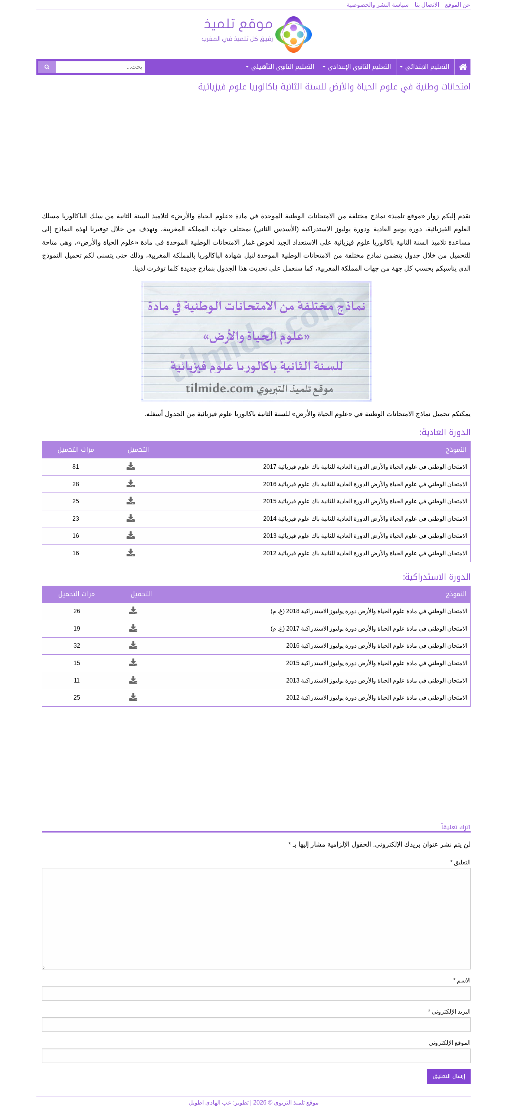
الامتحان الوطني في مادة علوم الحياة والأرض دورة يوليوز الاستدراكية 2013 (376, 680)
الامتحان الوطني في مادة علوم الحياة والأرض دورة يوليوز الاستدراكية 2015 (376, 663)
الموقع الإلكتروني (450, 1043)
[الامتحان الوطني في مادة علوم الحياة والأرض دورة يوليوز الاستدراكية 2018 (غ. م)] (133, 611)
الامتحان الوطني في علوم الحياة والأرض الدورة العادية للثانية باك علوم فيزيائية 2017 (365, 467)
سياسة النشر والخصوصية (378, 4)
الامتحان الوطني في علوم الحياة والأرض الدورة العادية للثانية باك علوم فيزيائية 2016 (365, 484)
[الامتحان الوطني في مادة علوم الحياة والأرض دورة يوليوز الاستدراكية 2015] (133, 663)
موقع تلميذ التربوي (256, 34)
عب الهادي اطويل (210, 1102)
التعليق (460, 862)
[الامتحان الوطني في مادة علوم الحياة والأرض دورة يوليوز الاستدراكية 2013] (133, 680)
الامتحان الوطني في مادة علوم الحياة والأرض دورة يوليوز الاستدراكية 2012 (376, 697)
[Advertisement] (256, 154)
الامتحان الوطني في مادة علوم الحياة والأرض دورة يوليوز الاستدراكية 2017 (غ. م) (369, 628)
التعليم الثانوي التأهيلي (282, 66)
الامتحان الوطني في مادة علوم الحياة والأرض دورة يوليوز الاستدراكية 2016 (376, 645)
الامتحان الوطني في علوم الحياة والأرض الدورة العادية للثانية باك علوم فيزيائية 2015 (365, 501)
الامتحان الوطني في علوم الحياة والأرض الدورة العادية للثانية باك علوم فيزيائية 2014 (365, 519)
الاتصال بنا (427, 4)
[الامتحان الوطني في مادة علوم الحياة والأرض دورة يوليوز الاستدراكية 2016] (133, 646)
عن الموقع (458, 4)
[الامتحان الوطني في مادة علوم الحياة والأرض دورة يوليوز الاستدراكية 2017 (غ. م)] (133, 629)
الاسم (462, 980)
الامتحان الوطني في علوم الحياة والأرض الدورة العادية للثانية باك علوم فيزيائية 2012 (365, 553)
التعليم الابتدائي (427, 66)
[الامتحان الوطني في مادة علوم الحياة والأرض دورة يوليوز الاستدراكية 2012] (133, 698)
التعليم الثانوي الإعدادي (359, 66)
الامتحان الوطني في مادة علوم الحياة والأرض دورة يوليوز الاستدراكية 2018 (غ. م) (369, 611)
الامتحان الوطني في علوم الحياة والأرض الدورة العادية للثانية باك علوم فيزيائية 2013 (365, 536)
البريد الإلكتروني (449, 1011)
